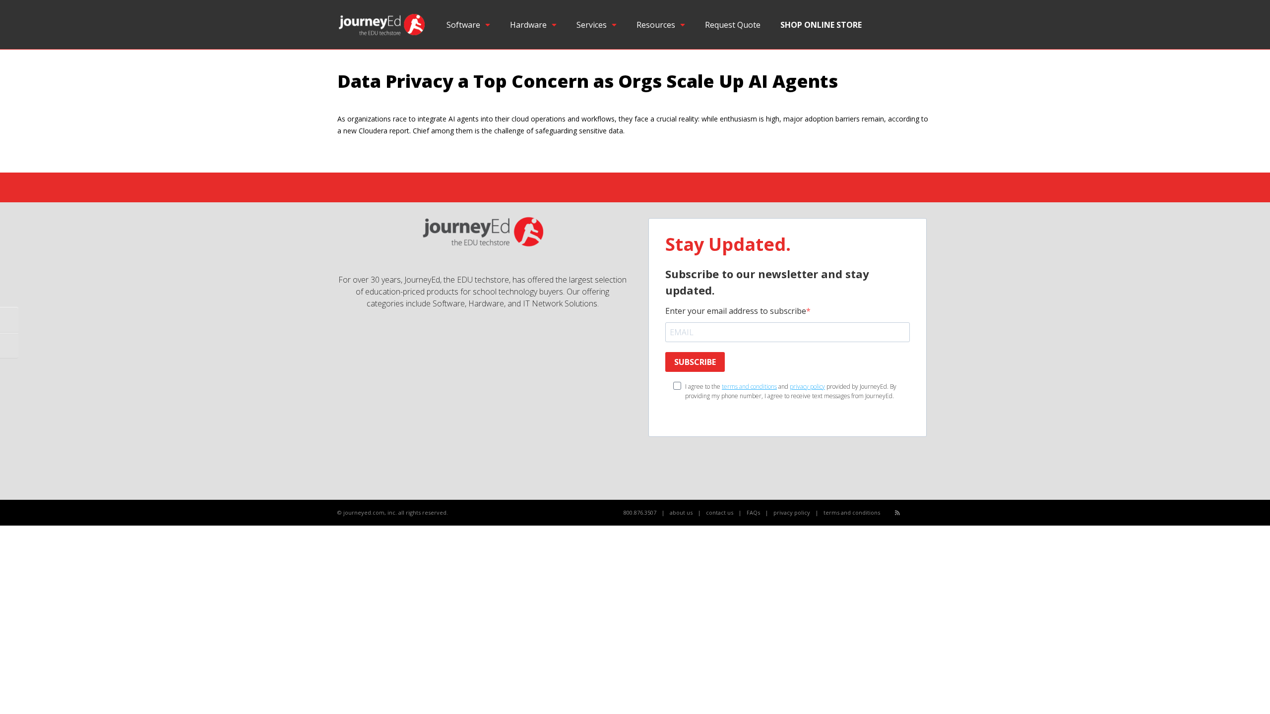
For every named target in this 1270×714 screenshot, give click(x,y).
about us (681, 512)
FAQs (753, 512)
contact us (719, 512)
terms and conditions (749, 386)
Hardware (528, 24)
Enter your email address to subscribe (735, 310)
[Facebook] (908, 513)
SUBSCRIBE (695, 362)
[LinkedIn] (930, 513)
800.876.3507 (640, 512)
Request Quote (733, 24)
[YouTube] (919, 513)
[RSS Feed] (897, 512)
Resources (655, 24)
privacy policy (807, 386)
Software (463, 24)
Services (591, 24)
